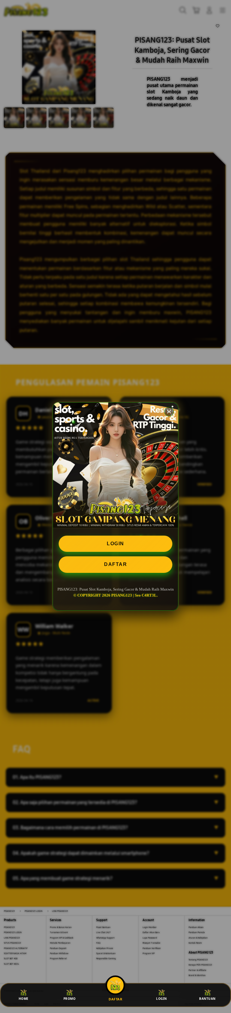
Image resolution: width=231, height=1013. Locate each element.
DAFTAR (115, 564)
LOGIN (115, 543)
